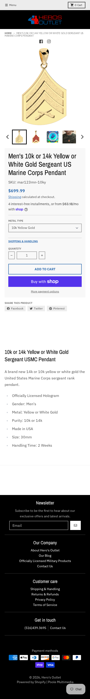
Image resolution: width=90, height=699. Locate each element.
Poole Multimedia (60, 682)
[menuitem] (19, 137)
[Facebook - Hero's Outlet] (41, 41)
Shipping (14, 197)
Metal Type (15, 220)
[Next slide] (82, 137)
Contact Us (58, 628)
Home (8, 33)
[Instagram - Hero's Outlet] (49, 41)
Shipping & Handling (23, 241)
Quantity (14, 248)
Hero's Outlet (51, 677)
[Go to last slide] (8, 137)
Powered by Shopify (31, 682)
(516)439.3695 (35, 628)
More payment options (45, 291)
